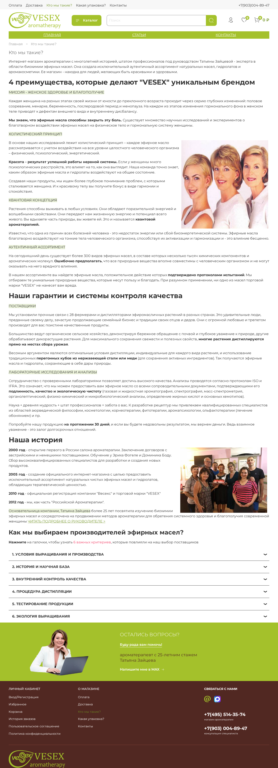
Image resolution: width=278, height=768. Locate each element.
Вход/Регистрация (23, 697)
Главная (16, 44)
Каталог (90, 20)
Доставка (34, 5)
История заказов (22, 719)
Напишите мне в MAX (139, 669)
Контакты (118, 5)
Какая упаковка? (91, 5)
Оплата (15, 5)
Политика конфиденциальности (35, 734)
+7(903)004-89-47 (253, 5)
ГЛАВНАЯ (52, 35)
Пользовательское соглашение (34, 726)
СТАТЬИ (139, 35)
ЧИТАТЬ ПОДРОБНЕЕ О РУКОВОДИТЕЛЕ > (66, 521)
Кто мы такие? (59, 5)
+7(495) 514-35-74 (224, 714)
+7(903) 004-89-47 (225, 728)
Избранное (17, 704)
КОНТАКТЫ (226, 35)
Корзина (15, 712)
